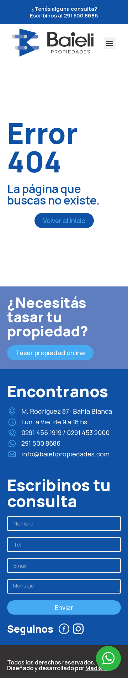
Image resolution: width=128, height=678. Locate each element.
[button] (110, 43)
